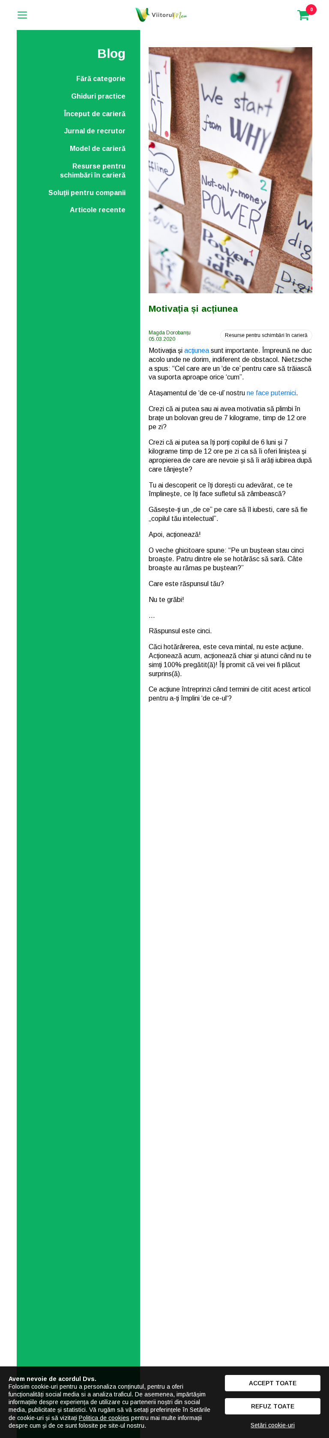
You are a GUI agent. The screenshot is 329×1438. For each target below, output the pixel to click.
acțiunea (196, 350)
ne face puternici (271, 393)
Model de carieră (98, 148)
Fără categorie (101, 78)
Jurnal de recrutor (95, 131)
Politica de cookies (104, 1417)
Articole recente (98, 210)
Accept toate (272, 1383)
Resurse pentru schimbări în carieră (93, 170)
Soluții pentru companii (87, 192)
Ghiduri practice (98, 96)
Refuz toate (272, 1406)
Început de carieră (95, 113)
